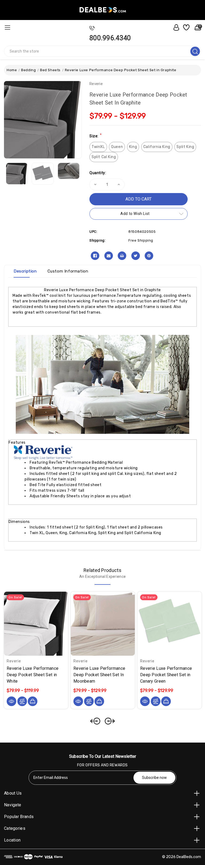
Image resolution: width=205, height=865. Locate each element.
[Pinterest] (149, 255)
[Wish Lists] (185, 27)
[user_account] (174, 27)
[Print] (122, 255)
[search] (195, 51)
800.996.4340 (110, 38)
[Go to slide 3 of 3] (95, 721)
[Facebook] (95, 255)
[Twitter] (135, 255)
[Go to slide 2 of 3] (109, 721)
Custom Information (68, 271)
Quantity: (97, 173)
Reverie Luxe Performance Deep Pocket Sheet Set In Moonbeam (99, 675)
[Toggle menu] (7, 27)
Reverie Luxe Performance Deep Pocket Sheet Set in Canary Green (166, 675)
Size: (95, 135)
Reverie (96, 83)
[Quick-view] (11, 701)
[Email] (108, 255)
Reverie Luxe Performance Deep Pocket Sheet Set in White (32, 675)
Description (25, 271)
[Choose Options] (32, 701)
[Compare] (22, 701)
